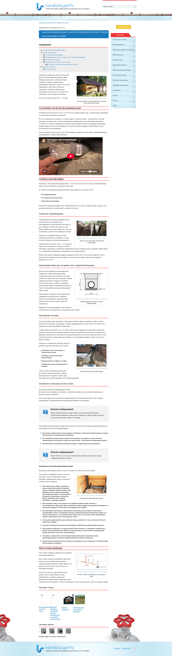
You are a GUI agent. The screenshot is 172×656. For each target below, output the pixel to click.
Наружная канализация (120, 85)
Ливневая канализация (120, 80)
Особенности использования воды (53, 50)
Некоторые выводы (48, 67)
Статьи (115, 100)
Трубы (115, 105)
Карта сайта (126, 648)
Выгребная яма (118, 55)
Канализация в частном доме (47, 22)
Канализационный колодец (122, 70)
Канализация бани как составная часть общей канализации (64, 57)
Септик (115, 95)
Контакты (117, 648)
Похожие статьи (49, 69)
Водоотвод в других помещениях (123, 49)
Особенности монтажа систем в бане (56, 62)
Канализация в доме (62, 22)
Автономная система (51, 59)
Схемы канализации (48, 52)
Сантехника (117, 90)
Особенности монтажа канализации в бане (61, 64)
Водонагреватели (118, 44)
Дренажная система (119, 65)
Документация (123, 27)
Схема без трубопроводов (53, 55)
